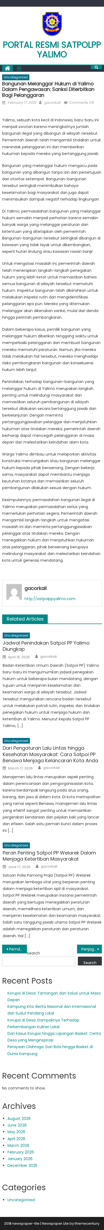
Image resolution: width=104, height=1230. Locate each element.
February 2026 (20, 1152)
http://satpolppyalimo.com (50, 598)
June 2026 (17, 1125)
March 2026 (18, 1145)
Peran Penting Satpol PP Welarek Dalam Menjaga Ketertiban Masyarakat (49, 856)
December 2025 (22, 1165)
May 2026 (16, 1132)
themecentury (87, 1223)
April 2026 (16, 1138)
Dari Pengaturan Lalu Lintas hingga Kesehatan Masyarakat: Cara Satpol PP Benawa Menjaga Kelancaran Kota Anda (50, 754)
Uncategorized (16, 77)
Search (33, 953)
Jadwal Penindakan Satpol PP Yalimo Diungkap (46, 646)
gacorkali (52, 102)
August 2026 (19, 1118)
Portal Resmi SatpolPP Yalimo (52, 49)
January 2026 (20, 1158)
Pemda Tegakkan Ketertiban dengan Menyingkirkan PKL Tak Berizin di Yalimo (18, 949)
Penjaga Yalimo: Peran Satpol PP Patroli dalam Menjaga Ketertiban (91, 949)
